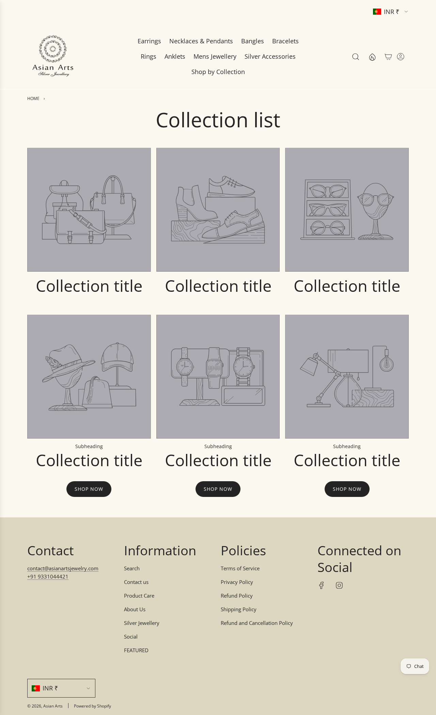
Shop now (89, 489)
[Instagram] (339, 585)
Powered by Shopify (92, 706)
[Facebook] (321, 585)
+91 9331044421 (47, 576)
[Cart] (388, 56)
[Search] (355, 56)
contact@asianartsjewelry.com (62, 568)
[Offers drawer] (372, 56)
